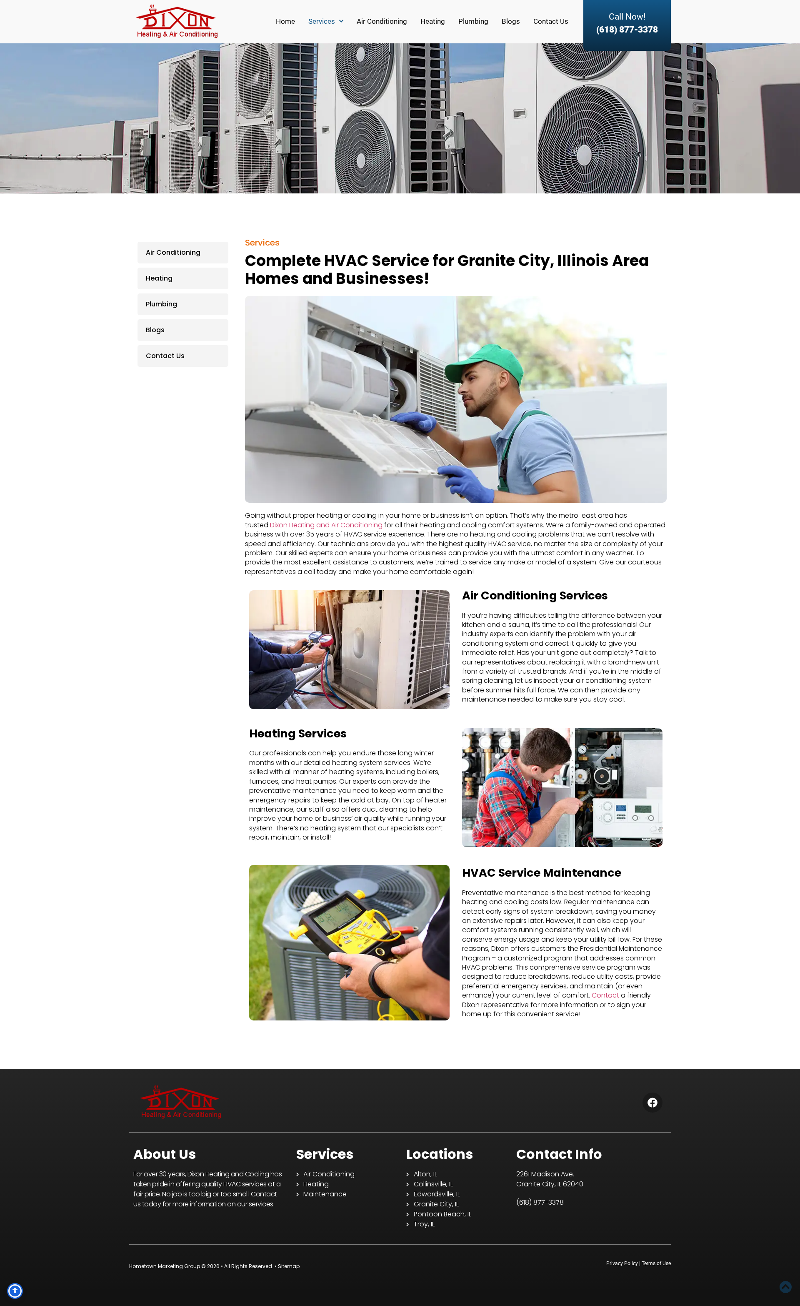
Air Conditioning (382, 21)
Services (321, 21)
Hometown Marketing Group (164, 1266)
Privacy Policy (622, 1263)
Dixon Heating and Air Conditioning (326, 525)
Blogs (511, 21)
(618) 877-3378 (627, 30)
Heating (432, 21)
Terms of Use (656, 1263)
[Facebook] (652, 1103)
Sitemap (289, 1266)
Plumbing (473, 21)
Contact (605, 995)
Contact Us (550, 21)
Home (285, 21)
